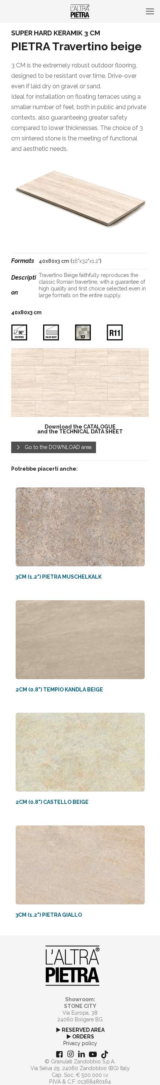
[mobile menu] (150, 11)
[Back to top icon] (145, 1070)
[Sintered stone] (80, 11)
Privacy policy (80, 1043)
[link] (80, 382)
